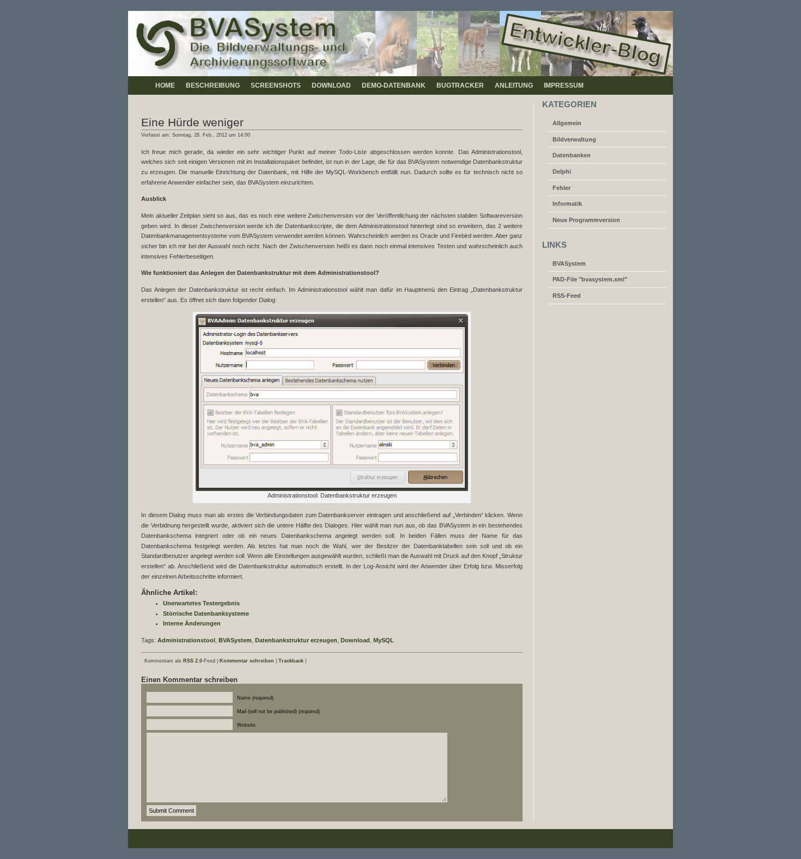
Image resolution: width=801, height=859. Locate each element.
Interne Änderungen (192, 623)
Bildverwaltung (574, 139)
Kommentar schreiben (247, 661)
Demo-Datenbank (394, 85)
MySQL (383, 640)
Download (331, 85)
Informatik (567, 203)
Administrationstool (186, 640)
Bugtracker (460, 85)
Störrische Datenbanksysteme (206, 613)
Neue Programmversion (586, 220)
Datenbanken (572, 155)
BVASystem (235, 640)
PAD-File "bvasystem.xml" (590, 279)
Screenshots (276, 85)
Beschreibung (213, 85)
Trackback (291, 661)
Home (165, 85)
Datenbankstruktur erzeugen (296, 640)
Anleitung (514, 85)
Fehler (562, 188)
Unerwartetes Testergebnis (201, 603)
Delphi (562, 171)
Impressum (564, 85)
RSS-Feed (567, 295)
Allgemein (567, 123)
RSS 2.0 (192, 661)
